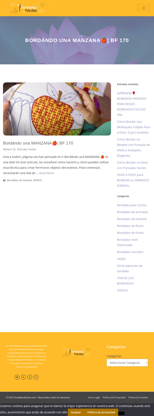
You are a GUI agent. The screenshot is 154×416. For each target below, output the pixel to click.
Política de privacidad (114, 397)
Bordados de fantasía (19, 180)
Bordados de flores (130, 226)
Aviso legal (94, 397)
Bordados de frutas (130, 233)
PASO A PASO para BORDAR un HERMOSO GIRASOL (133, 180)
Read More (46, 173)
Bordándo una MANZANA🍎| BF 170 (38, 143)
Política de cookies (138, 397)
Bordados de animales (132, 212)
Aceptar (76, 412)
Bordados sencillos (130, 252)
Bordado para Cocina (131, 205)
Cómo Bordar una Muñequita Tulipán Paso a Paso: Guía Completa (134, 127)
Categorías (114, 356)
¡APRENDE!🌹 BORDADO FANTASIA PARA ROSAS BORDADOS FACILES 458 (131, 104)
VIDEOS (37, 180)
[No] (121, 413)
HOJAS (121, 259)
